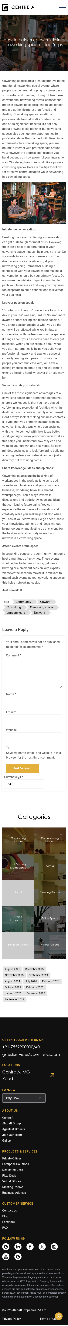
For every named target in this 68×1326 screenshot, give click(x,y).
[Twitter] (42, 1246)
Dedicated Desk (12, 1170)
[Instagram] (54, 1246)
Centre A (7, 1118)
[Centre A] (18, 7)
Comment (13, 655)
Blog (5, 1216)
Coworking (14, 607)
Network (39, 612)
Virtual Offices (11, 1181)
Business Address (14, 1192)
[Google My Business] (5, 1246)
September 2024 (38, 975)
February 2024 (50, 981)
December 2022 (36, 993)
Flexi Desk (9, 1175)
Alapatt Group (11, 1123)
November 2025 (14, 975)
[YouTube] (5, 1256)
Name (11, 694)
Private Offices (12, 1158)
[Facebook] (30, 1246)
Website (11, 730)
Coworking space (41, 607)
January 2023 (13, 993)
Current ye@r (13, 777)
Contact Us (9, 1210)
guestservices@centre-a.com (31, 1054)
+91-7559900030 (17, 1046)
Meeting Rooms (12, 1187)
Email (11, 712)
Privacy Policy (11, 1319)
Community (23, 602)
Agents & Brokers (13, 1129)
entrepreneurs (16, 612)
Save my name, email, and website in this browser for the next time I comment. (33, 755)
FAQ (5, 1228)
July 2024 (31, 981)
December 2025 (34, 969)
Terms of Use (48, 1319)
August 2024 (12, 981)
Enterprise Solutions (15, 1164)
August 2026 (12, 969)
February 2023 (34, 987)
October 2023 (13, 987)
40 (37, 1046)
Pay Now (12, 1098)
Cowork (45, 602)
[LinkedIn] (18, 1246)
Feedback (8, 1222)
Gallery (7, 1140)
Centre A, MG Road (16, 1075)
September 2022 (14, 999)
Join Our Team (12, 1135)
